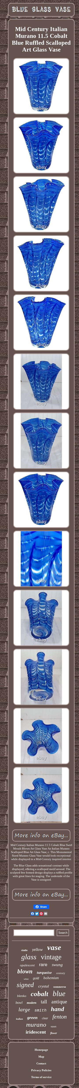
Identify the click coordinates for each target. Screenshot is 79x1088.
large (24, 1009)
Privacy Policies (41, 1070)
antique (59, 1001)
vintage (51, 957)
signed (25, 984)
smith (40, 1010)
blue (59, 993)
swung (57, 964)
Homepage (41, 1049)
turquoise (44, 973)
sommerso (59, 986)
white (26, 979)
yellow (37, 949)
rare (43, 964)
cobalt (39, 994)
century (60, 973)
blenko (21, 996)
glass (28, 957)
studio (24, 950)
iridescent (36, 1032)
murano (36, 1024)
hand (57, 1009)
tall (44, 1001)
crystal (43, 986)
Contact (41, 1063)
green (32, 1017)
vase (54, 947)
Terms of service (41, 1077)
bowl (19, 1002)
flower (53, 1033)
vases (53, 1026)
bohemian (51, 978)
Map (41, 1056)
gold (36, 978)
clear (45, 1018)
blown (24, 971)
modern (31, 1002)
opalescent (27, 965)
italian (19, 1018)
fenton (59, 1016)
